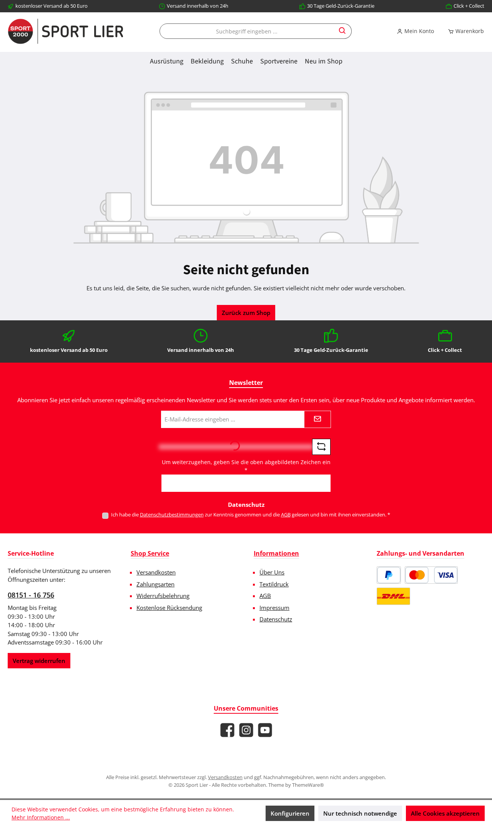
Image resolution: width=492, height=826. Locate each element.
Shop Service (150, 553)
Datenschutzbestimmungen (172, 514)
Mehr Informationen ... (41, 817)
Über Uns (271, 572)
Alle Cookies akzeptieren (445, 813)
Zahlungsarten (155, 584)
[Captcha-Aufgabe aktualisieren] (321, 447)
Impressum (274, 607)
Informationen (276, 553)
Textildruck (274, 584)
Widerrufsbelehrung (162, 596)
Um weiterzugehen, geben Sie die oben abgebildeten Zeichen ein (246, 466)
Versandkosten (156, 572)
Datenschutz (275, 619)
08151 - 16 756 (31, 595)
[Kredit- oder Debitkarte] (431, 575)
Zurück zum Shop (246, 312)
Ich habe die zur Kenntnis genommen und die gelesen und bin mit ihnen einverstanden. (250, 514)
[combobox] (247, 31)
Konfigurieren (290, 813)
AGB (286, 514)
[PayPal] (389, 575)
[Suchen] (343, 31)
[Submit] (317, 419)
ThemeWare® (308, 784)
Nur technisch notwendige (360, 813)
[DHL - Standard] (393, 596)
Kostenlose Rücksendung (169, 607)
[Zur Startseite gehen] (65, 31)
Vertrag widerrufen (39, 660)
